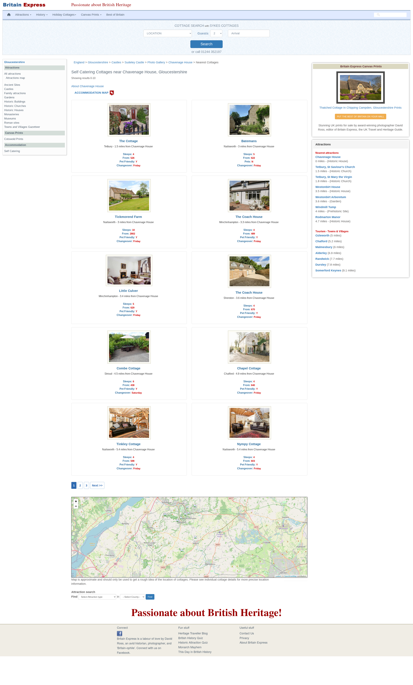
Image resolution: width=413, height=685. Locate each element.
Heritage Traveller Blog (193, 633)
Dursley (320, 264)
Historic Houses (14, 110)
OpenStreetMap (290, 576)
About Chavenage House (87, 86)
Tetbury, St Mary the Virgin (333, 177)
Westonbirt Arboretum (330, 197)
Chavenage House (180, 62)
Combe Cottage (128, 368)
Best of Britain (115, 14)
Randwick (322, 258)
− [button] (76, 506)
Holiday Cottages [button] (63, 14)
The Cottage (128, 141)
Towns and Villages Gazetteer (22, 126)
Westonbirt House (327, 187)
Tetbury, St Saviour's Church (335, 167)
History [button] (41, 14)
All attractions (12, 73)
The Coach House (249, 217)
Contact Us (247, 633)
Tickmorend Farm (128, 217)
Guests (203, 33)
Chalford (321, 241)
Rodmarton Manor (327, 217)
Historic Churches (15, 106)
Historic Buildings (14, 101)
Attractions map (15, 77)
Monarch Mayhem (189, 647)
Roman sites (11, 122)
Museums (10, 118)
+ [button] (76, 501)
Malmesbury (323, 247)
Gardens (9, 97)
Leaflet (278, 576)
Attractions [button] (22, 14)
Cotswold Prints (13, 139)
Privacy (244, 638)
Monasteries (11, 114)
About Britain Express (253, 642)
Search (206, 44)
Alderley (321, 253)
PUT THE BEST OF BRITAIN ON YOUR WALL (360, 116)
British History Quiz (190, 638)
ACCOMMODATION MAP (91, 92)
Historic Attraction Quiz (193, 642)
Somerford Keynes (328, 270)
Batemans (249, 141)
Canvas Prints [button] (90, 14)
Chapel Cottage (249, 368)
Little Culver (128, 291)
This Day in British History (195, 652)
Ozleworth (322, 235)
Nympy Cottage (249, 444)
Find (74, 596)
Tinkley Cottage (128, 444)
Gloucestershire (98, 62)
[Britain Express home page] (34, 5)
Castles (116, 62)
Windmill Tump (325, 207)
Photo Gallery (156, 62)
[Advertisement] (34, 207)
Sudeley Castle (134, 62)
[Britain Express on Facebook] (119, 633)
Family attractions (15, 93)
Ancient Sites (12, 84)
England (79, 62)
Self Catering (12, 151)
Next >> (97, 485)
